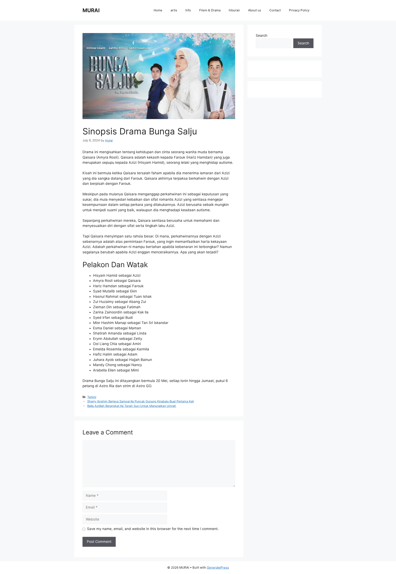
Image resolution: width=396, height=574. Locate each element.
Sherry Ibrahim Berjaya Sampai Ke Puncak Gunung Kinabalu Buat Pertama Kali (140, 401)
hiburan (234, 10)
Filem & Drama (209, 10)
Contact (275, 10)
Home (158, 10)
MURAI (91, 10)
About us (254, 10)
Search (261, 35)
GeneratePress (218, 567)
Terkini (91, 397)
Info (188, 10)
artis (174, 10)
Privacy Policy (299, 10)
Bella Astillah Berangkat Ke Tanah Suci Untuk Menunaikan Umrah (131, 406)
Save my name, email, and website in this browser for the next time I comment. (153, 529)
